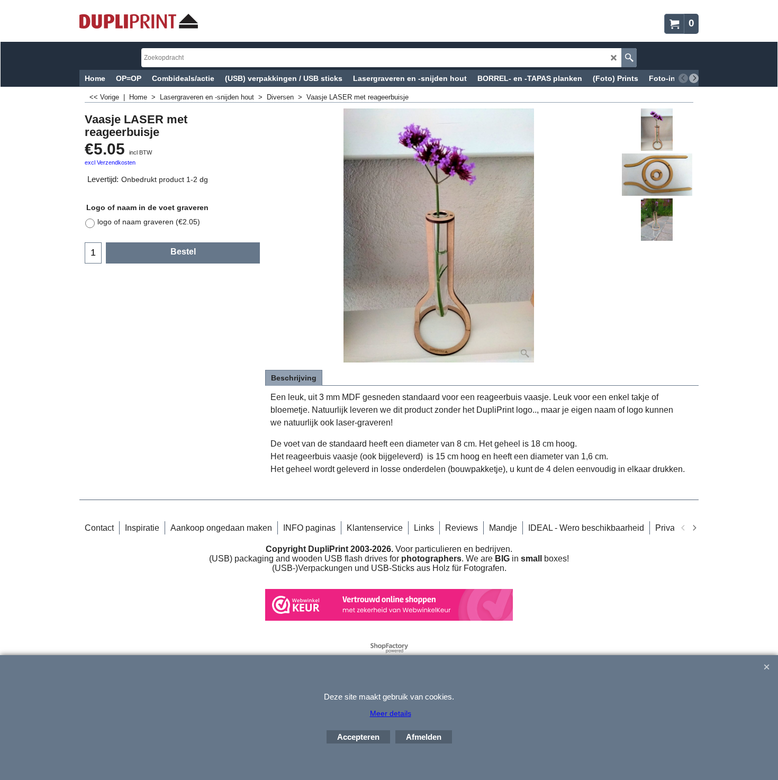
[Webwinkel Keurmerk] (389, 617)
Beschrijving (293, 378)
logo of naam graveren (148, 221)
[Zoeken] (629, 57)
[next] (694, 78)
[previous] (683, 78)
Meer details (390, 713)
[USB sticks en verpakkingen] (138, 21)
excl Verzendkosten (110, 162)
